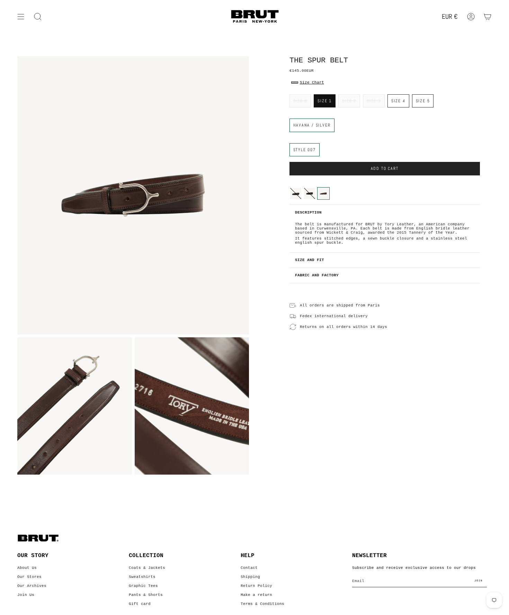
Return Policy (256, 586)
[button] (38, 16)
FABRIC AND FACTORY (317, 275)
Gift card (140, 604)
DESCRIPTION (308, 212)
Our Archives (31, 586)
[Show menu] (21, 16)
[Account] (471, 16)
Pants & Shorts (146, 595)
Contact (249, 568)
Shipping (250, 577)
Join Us (25, 595)
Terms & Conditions (262, 604)
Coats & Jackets (147, 568)
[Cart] (487, 16)
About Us (27, 568)
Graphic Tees (143, 586)
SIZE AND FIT (309, 260)
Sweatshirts (142, 577)
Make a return (256, 595)
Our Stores (29, 577)
